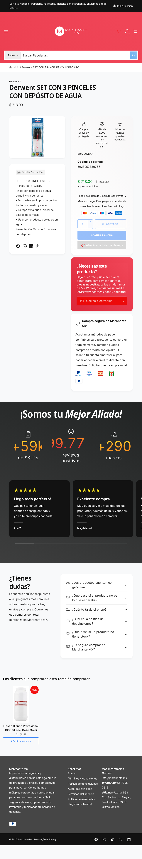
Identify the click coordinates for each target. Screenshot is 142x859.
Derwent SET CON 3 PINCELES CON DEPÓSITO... (51, 67)
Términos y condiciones (82, 778)
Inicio (16, 67)
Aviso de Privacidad (80, 789)
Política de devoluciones (83, 783)
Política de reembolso (81, 799)
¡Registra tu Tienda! (80, 804)
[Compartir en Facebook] (18, 246)
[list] (71, 446)
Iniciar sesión (125, 5)
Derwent (15, 81)
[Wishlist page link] (119, 31)
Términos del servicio (81, 794)
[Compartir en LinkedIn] (31, 246)
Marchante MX (25, 839)
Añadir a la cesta (21, 741)
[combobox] (80, 55)
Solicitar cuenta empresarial (108, 365)
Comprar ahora (102, 235)
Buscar (72, 773)
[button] (6, 31)
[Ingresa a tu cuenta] (127, 31)
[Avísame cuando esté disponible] (123, 301)
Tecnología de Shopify (45, 839)
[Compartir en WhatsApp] (24, 246)
